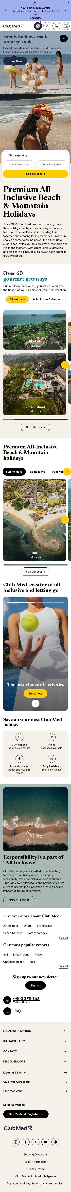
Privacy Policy (35, 1169)
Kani (32, 961)
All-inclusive (10, 925)
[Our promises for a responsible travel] (59, 602)
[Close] (64, 38)
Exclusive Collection (47, 300)
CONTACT (10, 1051)
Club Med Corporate (16, 1081)
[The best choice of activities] (30, 602)
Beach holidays (12, 933)
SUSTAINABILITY (14, 1041)
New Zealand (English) (23, 1114)
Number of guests (52, 164)
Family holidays (37, 933)
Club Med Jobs (12, 1091)
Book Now (15, 61)
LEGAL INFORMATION (17, 1031)
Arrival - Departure (19, 164)
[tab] (14, 472)
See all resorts (35, 173)
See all (63, 937)
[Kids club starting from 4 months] (21, 602)
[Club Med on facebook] (26, 1142)
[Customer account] (47, 26)
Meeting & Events (14, 1072)
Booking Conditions (35, 1154)
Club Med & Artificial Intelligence (35, 1176)
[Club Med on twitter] (35, 1142)
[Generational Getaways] (50, 602)
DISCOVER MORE (14, 1061)
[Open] (35, 703)
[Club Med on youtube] (45, 1142)
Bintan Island (21, 954)
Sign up (35, 985)
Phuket (39, 954)
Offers (28, 925)
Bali (5, 954)
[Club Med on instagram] (16, 1142)
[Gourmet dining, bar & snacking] (40, 602)
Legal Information (35, 1161)
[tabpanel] (35, 522)
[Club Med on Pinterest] (55, 1142)
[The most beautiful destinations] (11, 602)
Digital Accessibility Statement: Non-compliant (35, 1183)
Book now (38, 694)
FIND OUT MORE (19, 900)
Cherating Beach (13, 961)
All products (17, 299)
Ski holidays (44, 925)
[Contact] (56, 26)
